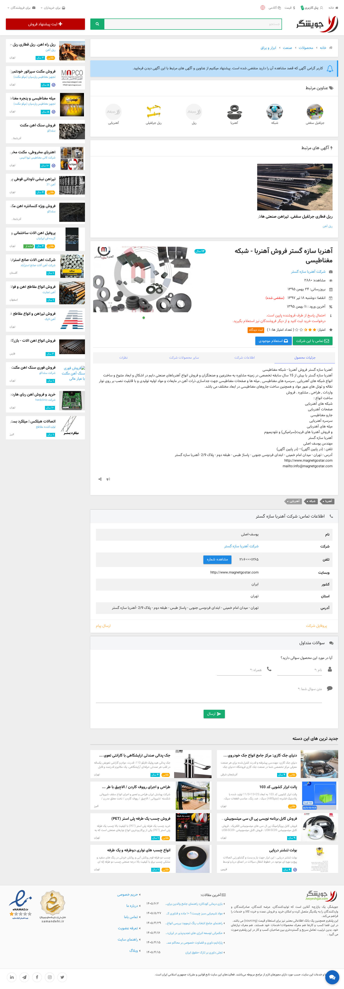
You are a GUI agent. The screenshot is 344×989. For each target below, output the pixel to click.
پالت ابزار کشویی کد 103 (278, 787)
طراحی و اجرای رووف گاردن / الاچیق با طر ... (136, 787)
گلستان (13, 273)
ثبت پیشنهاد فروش (42, 24)
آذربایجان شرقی (229, 774)
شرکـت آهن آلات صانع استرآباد (31, 260)
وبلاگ (133, 951)
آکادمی (273, 8)
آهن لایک (50, 319)
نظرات (123, 357)
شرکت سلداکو (47, 373)
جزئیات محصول (305, 357)
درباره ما (132, 906)
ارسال (214, 714)
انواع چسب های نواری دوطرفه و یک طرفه (138, 850)
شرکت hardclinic (45, 400)
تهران (97, 774)
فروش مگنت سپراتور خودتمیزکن (30, 71)
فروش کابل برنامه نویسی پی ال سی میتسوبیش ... (258, 819)
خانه (331, 8)
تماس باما (131, 917)
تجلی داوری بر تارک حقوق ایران (204, 952)
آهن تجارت (49, 292)
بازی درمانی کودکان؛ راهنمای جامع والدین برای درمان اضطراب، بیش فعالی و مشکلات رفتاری (194, 904)
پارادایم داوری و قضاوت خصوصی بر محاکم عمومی (194, 943)
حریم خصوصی (127, 895)
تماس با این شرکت (310, 341)
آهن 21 (51, 184)
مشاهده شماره (217, 560)
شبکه (274, 123)
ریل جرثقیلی (153, 123)
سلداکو (51, 131)
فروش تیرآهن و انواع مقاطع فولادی (28, 314)
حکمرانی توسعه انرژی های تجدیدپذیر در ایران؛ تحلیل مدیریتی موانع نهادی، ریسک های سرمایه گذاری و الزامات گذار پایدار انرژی (194, 933)
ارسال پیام (103, 626)
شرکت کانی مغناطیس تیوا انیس (37, 157)
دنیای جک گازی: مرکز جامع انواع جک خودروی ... (260, 755)
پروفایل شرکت (316, 626)
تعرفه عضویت (128, 928)
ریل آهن (328, 226)
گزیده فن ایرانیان (46, 238)
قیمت (288, 8)
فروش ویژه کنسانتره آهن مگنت (31, 206)
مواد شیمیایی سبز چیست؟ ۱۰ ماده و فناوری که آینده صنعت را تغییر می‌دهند (194, 913)
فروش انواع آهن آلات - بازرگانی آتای (27, 341)
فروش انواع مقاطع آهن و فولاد (31, 287)
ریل (194, 123)
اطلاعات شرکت (244, 357)
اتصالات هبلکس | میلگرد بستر (32, 421)
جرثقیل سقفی (315, 123)
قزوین (224, 869)
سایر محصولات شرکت (184, 357)
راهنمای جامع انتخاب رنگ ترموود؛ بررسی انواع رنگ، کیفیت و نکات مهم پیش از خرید (194, 923)
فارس (12, 354)
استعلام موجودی (271, 341)
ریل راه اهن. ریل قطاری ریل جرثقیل (27, 44)
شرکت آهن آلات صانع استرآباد (38, 265)
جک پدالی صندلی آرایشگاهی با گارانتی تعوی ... (134, 755)
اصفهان (14, 300)
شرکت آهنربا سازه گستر (241, 546)
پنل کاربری (310, 8)
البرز (96, 806)
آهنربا (234, 123)
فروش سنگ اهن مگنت (37, 125)
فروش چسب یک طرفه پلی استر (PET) (140, 819)
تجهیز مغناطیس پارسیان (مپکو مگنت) (34, 77)
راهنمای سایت (128, 940)
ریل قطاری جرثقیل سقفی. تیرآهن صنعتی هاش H (293, 216)
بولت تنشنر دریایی (283, 850)
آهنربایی (113, 123)
